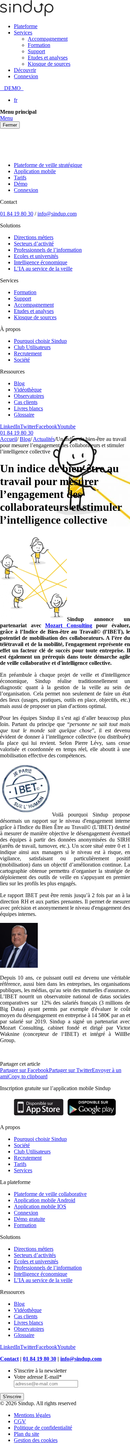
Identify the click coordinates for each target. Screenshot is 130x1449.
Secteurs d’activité (34, 244)
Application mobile (35, 171)
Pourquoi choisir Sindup (40, 341)
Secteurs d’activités (35, 1255)
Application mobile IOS (40, 1206)
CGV (20, 1421)
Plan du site (26, 1434)
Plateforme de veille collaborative (50, 1194)
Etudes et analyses (48, 58)
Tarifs (20, 177)
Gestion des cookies (36, 1440)
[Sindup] (26, 14)
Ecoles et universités (36, 256)
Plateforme (25, 26)
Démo (20, 184)
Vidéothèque (28, 390)
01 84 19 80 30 (16, 214)
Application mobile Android (44, 1200)
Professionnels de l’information (48, 250)
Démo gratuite (29, 1219)
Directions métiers (33, 237)
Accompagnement (48, 39)
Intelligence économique (40, 262)
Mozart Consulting (68, 625)
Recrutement (28, 353)
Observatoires (29, 396)
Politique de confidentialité (43, 1428)
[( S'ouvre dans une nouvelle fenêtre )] (38, 1115)
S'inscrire (12, 1396)
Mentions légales (32, 1415)
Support (36, 51)
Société (22, 360)
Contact (9, 1359)
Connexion (26, 76)
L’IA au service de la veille (43, 269)
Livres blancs (28, 408)
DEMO (12, 88)
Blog (19, 383)
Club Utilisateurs (32, 347)
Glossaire (24, 415)
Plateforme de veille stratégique (48, 165)
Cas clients (25, 402)
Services (23, 32)
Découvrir (25, 70)
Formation (39, 45)
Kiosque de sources (49, 64)
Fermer (10, 125)
